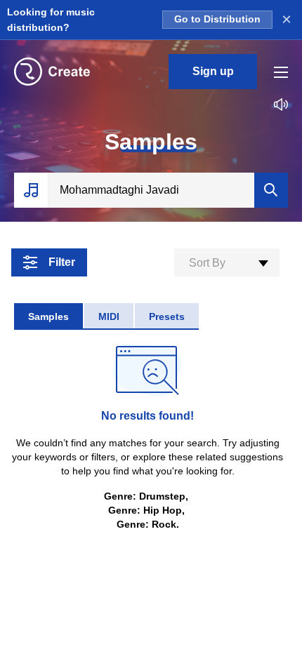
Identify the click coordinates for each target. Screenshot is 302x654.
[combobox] (227, 262)
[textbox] (227, 263)
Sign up (213, 71)
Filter (61, 262)
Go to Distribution (217, 19)
